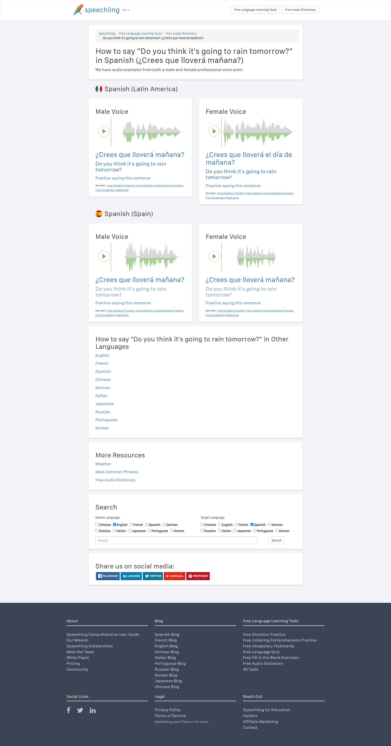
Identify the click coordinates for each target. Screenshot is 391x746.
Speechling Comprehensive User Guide (103, 634)
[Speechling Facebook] (71, 711)
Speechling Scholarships (90, 646)
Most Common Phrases (116, 471)
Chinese (103, 379)
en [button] (125, 10)
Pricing (73, 663)
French (101, 363)
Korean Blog (166, 675)
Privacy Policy (168, 709)
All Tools (250, 669)
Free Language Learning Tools (255, 10)
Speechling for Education (266, 709)
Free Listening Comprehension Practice (280, 640)
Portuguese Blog (170, 663)
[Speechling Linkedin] (95, 711)
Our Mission (77, 640)
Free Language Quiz (261, 651)
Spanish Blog (167, 634)
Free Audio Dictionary (300, 10)
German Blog (167, 651)
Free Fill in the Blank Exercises (271, 657)
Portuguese (106, 419)
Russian (102, 411)
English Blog (166, 646)
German (102, 387)
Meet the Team (80, 651)
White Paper (78, 657)
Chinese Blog (167, 686)
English (102, 355)
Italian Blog (165, 657)
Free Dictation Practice (264, 634)
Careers (250, 715)
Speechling (107, 33)
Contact (250, 727)
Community (77, 669)
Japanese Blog (168, 680)
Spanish (103, 371)
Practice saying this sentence (123, 178)
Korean (102, 427)
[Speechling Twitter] (83, 711)
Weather (103, 463)
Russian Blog (167, 669)
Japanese (104, 403)
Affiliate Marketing (260, 721)
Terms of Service (170, 715)
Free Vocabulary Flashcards (268, 646)
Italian (101, 395)
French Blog (166, 640)
